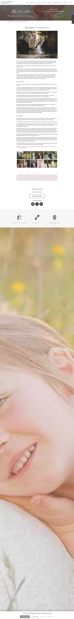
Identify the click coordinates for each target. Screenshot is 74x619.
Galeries (65, 2)
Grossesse (12, 21)
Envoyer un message (37, 196)
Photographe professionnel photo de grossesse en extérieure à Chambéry (32, 179)
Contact (71, 2)
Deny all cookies (35, 616)
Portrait (49, 2)
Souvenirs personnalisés (57, 2)
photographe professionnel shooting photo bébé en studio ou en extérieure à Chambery (37, 175)
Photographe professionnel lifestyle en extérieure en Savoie (36, 177)
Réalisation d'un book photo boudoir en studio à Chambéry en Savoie (41, 180)
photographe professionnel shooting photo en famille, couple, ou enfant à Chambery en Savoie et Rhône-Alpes (34, 174)
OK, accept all (25, 616)
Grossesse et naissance (41, 2)
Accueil (27, 2)
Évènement (32, 2)
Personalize (44, 616)
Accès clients (53, 15)
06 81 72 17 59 (54, 9)
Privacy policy (51, 616)
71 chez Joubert (54, 11)
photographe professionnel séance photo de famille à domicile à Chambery (36, 176)
